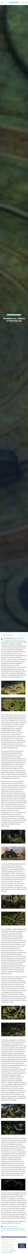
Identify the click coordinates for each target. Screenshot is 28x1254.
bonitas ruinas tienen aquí (10, 1226)
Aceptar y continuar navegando (22, 1245)
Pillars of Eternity (20, 1230)
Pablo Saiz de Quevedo (8, 635)
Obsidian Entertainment (8, 1230)
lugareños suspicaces (17, 1228)
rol (2, 1231)
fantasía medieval (6, 1228)
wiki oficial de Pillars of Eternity (11, 1223)
